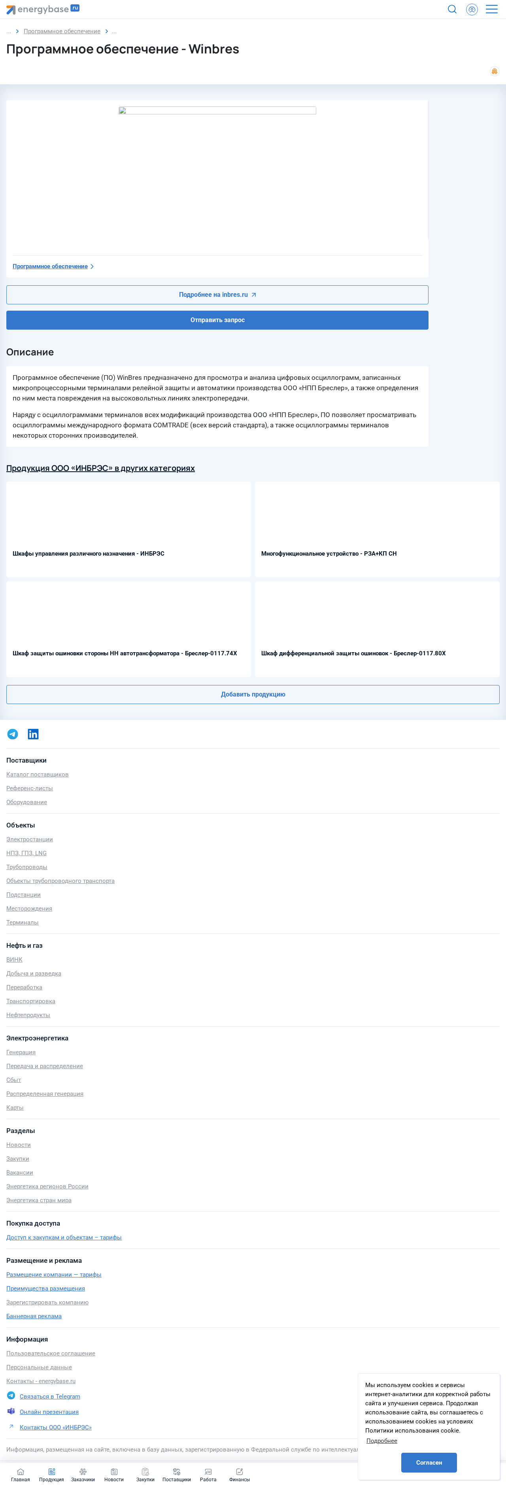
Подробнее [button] (381, 1440)
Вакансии (19, 1172)
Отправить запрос (218, 320)
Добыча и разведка (33, 973)
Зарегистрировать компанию (47, 1302)
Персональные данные (39, 1367)
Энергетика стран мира (39, 1200)
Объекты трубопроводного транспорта (60, 880)
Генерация (21, 1052)
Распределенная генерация (44, 1093)
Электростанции (29, 839)
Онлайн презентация (49, 1412)
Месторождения (29, 908)
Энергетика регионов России (47, 1186)
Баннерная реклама (34, 1316)
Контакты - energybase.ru (41, 1381)
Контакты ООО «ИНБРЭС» (56, 1427)
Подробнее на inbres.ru (213, 294)
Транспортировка (30, 1001)
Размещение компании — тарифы (54, 1274)
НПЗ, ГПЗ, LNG (26, 853)
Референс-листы (29, 788)
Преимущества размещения (45, 1288)
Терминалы (22, 922)
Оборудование (26, 802)
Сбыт (13, 1080)
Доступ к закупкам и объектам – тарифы (64, 1237)
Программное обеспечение (50, 266)
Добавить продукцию (253, 694)
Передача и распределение (44, 1066)
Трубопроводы (26, 867)
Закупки (17, 1158)
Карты (15, 1107)
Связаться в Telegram (50, 1396)
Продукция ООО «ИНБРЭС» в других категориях (100, 468)
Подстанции (23, 894)
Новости (18, 1144)
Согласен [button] (429, 1462)
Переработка (24, 987)
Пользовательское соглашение (50, 1353)
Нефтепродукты (28, 1015)
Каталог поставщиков (37, 774)
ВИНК (14, 959)
